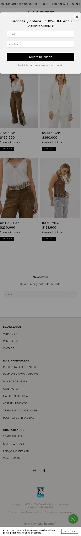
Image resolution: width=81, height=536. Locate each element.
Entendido (70, 531)
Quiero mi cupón (40, 57)
